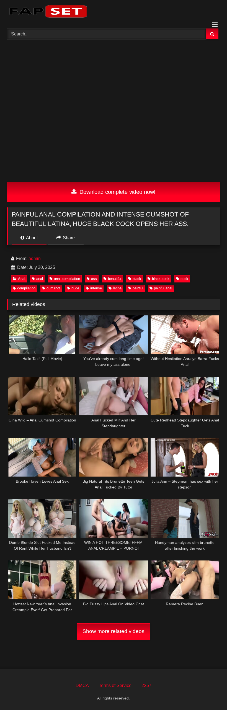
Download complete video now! (117, 192)
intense (96, 288)
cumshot (53, 288)
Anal (21, 279)
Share (68, 237)
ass (94, 279)
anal (39, 279)
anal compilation (67, 279)
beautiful (115, 279)
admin (35, 258)
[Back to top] (210, 693)
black (137, 279)
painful (138, 288)
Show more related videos (113, 631)
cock (184, 279)
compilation (26, 288)
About (31, 237)
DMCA (82, 685)
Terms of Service (115, 685)
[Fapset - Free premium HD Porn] (113, 12)
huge (75, 288)
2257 (146, 685)
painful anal (163, 288)
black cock (160, 279)
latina (117, 288)
